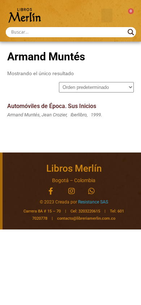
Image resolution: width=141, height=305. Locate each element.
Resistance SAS (93, 202)
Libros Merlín (74, 168)
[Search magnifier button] (131, 32)
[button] (107, 15)
